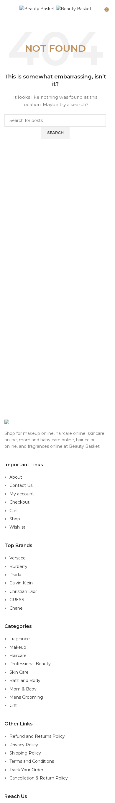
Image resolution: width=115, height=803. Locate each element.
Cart (13, 510)
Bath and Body (24, 680)
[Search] (100, 9)
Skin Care (19, 672)
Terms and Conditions (31, 761)
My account (21, 494)
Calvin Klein (21, 583)
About (15, 477)
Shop (14, 519)
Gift (13, 705)
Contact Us (20, 485)
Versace (17, 558)
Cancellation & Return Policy (38, 778)
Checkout (19, 502)
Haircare (18, 655)
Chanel (16, 608)
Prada (15, 574)
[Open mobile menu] (6, 9)
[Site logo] (37, 8)
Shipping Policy (25, 753)
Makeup (17, 647)
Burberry (18, 566)
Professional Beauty (30, 663)
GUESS (16, 599)
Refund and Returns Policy (37, 736)
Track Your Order (26, 769)
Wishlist (17, 527)
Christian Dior (23, 591)
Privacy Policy (23, 744)
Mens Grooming (26, 697)
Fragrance (19, 638)
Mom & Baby (23, 689)
